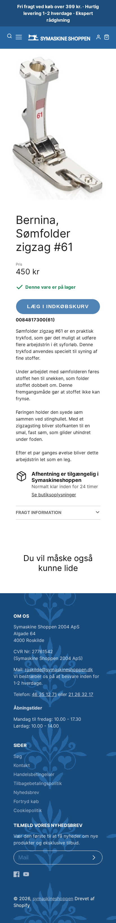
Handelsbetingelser (34, 774)
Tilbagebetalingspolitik (38, 783)
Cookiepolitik (28, 810)
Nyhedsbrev (26, 792)
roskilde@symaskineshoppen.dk (59, 669)
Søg (18, 756)
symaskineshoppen (53, 898)
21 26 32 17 (80, 694)
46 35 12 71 (44, 694)
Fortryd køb (26, 801)
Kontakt (22, 765)
